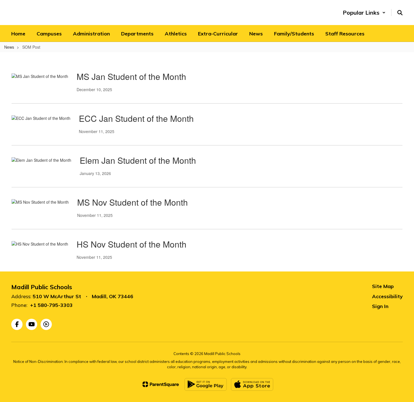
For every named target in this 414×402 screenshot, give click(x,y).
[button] (364, 12)
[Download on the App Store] (252, 384)
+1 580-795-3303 (51, 305)
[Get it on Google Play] (205, 384)
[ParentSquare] (160, 384)
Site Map (383, 286)
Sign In (380, 306)
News (9, 47)
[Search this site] (400, 12)
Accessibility (387, 296)
